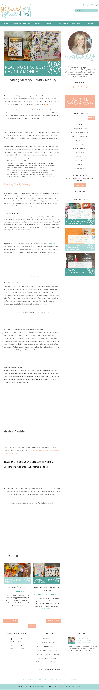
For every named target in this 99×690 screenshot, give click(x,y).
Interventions (80, 156)
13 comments (40, 84)
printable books (41, 235)
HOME (7, 24)
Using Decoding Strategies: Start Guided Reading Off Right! (80, 214)
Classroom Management (80, 133)
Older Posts (53, 620)
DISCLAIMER (73, 679)
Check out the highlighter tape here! (32, 276)
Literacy (80, 160)
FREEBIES (50, 24)
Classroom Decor (80, 129)
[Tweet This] (9, 556)
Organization (80, 168)
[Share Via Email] (17, 556)
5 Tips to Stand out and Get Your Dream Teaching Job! (80, 239)
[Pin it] (13, 556)
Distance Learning (80, 137)
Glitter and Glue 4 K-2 (39, 687)
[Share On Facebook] (5, 556)
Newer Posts (10, 620)
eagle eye (38, 176)
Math (80, 164)
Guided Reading (27, 84)
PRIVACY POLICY (42, 679)
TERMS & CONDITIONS (58, 679)
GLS (58, 687)
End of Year (80, 141)
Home (32, 626)
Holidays (80, 152)
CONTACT (90, 24)
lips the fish (51, 176)
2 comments (55, 594)
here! (45, 304)
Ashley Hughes (76, 687)
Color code (19, 313)
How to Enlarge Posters (80, 264)
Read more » (18, 605)
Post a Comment (18, 591)
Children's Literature (69, 24)
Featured (80, 144)
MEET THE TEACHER (22, 24)
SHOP (37, 24)
